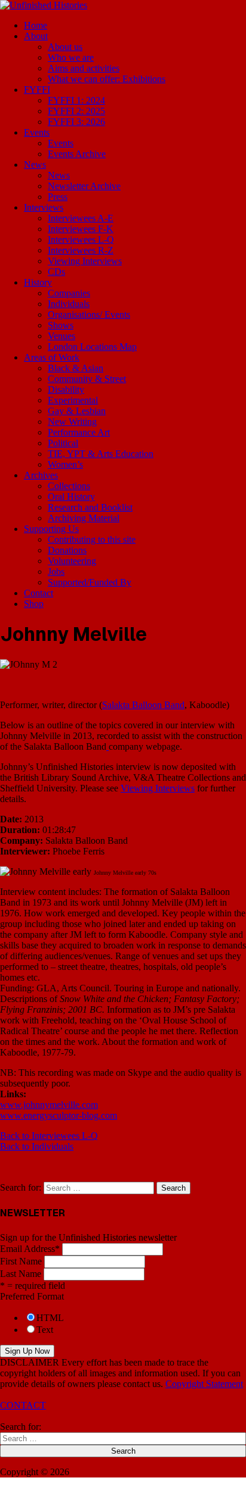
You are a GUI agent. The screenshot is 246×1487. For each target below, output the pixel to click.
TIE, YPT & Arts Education (100, 454)
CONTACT (23, 1405)
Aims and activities (83, 68)
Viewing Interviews (85, 261)
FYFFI (37, 89)
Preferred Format (32, 1296)
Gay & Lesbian (77, 411)
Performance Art (79, 432)
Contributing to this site (92, 539)
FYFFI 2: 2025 (76, 111)
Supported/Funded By (89, 582)
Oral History (71, 497)
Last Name (20, 1274)
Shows (60, 325)
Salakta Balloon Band (143, 705)
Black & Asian (75, 368)
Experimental (73, 400)
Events (37, 132)
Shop (34, 604)
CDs (56, 272)
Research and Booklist (90, 507)
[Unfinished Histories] (43, 5)
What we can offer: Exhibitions (106, 79)
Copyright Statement (204, 1384)
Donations (67, 550)
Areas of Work (51, 357)
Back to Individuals (36, 1146)
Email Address (30, 1249)
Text (44, 1330)
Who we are (71, 57)
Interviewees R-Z (80, 250)
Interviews (43, 207)
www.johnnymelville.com (49, 1105)
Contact (38, 593)
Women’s (65, 464)
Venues (61, 336)
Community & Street (87, 379)
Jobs (56, 571)
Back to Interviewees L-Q (49, 1136)
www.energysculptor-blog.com (58, 1115)
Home (35, 25)
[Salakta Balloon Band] (107, 746)
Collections (69, 486)
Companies (69, 293)
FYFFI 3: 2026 (76, 122)
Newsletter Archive (84, 186)
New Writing (72, 422)
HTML (50, 1318)
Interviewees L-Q (81, 239)
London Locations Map (92, 347)
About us (65, 47)
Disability (66, 389)
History (38, 282)
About (36, 36)
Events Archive (77, 154)
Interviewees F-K (80, 229)
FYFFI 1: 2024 (76, 100)
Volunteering (72, 561)
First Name (21, 1261)
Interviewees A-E (80, 218)
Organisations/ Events (89, 314)
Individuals (69, 304)
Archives (41, 475)
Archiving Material (83, 518)
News (35, 164)
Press (57, 197)
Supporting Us (51, 529)
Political (63, 443)
